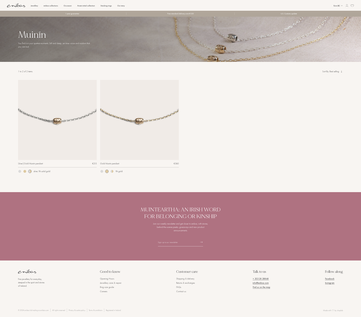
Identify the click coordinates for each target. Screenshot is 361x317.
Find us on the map (261, 287)
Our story (121, 5)
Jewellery (34, 5)
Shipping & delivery (185, 278)
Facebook (329, 278)
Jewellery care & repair (110, 282)
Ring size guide (107, 287)
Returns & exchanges (185, 282)
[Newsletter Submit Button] (201, 242)
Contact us (181, 291)
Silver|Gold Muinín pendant (30, 163)
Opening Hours (107, 278)
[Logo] (16, 5)
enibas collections (51, 5)
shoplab (340, 310)
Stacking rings (106, 5)
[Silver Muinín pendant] (19, 171)
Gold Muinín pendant (109, 163)
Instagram (329, 282)
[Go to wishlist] (352, 5)
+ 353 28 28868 (261, 278)
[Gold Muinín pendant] (25, 171)
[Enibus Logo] (31, 271)
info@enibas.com (261, 282)
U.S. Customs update (289, 13)
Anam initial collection (86, 5)
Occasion (68, 5)
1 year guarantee (72, 13)
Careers (103, 291)
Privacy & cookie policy (77, 310)
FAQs (178, 287)
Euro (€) (337, 5)
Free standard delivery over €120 (180, 13)
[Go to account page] (347, 5)
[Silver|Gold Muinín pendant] (57, 120)
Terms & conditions (95, 310)
